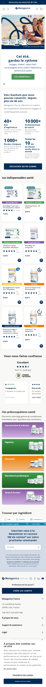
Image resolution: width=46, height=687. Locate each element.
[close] (42, 639)
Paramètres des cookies (23, 675)
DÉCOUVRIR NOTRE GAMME (23, 166)
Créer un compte (22, 591)
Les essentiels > (23, 76)
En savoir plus (10, 668)
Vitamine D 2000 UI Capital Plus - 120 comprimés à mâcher (10, 331)
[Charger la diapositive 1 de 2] (4, 84)
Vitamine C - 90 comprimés (30, 330)
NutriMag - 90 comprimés (30, 246)
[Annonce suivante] (42, 2)
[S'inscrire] (38, 547)
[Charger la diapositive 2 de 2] (7, 84)
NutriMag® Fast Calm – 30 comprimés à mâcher (11, 207)
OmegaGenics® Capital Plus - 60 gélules (11, 288)
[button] (3, 9)
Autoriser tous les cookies (23, 681)
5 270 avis (27, 370)
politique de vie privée (31, 561)
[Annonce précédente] (3, 2)
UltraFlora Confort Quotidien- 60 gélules (10, 246)
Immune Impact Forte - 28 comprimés (33, 288)
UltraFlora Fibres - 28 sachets (32, 207)
